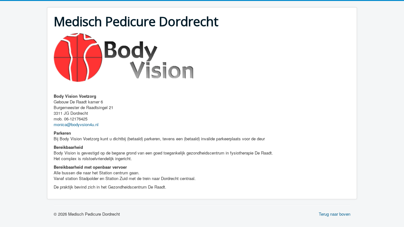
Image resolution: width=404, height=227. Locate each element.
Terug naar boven (334, 214)
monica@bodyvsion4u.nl (76, 124)
